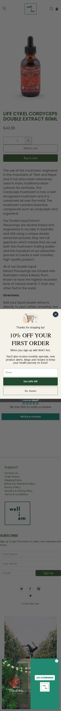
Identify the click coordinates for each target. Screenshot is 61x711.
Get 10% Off (30, 381)
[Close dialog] (55, 314)
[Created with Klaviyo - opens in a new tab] (30, 400)
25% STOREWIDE (44, 677)
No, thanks (30, 391)
